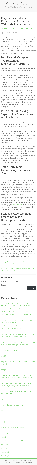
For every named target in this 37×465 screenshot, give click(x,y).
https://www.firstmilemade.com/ (12, 350)
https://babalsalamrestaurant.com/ (12, 405)
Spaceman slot (6, 433)
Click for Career (18, 3)
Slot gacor (4, 444)
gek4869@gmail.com (10, 28)
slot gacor (4, 370)
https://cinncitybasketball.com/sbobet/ (14, 441)
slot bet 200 (5, 452)
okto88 (3, 356)
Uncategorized (28, 28)
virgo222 (4, 448)
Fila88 (3, 416)
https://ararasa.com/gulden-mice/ (12, 428)
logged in (13, 281)
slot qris (3, 437)
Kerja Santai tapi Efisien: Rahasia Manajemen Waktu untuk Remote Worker (18, 270)
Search (3, 285)
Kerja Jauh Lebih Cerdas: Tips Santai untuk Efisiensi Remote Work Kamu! (16, 263)
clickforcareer (17, 205)
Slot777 (3, 411)
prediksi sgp (5, 456)
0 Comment (18, 33)
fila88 (3, 399)
